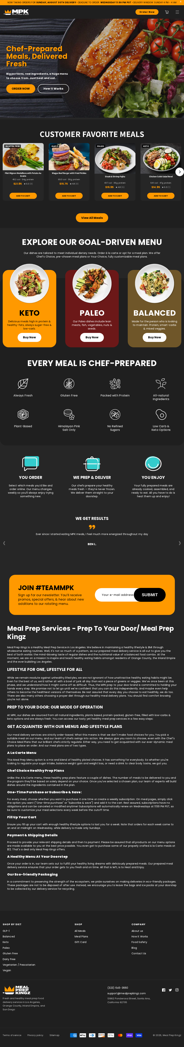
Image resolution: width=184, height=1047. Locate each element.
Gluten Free (10, 953)
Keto (6, 942)
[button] (177, 12)
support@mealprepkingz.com (126, 993)
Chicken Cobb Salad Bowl (161, 176)
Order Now (147, 12)
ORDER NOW (21, 89)
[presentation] (4, 542)
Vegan (7, 970)
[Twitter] (170, 990)
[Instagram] (177, 990)
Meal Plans (81, 936)
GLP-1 (6, 931)
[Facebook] (163, 990)
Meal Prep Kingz (172, 1035)
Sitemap (54, 1035)
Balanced (9, 936)
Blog (134, 948)
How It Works (53, 89)
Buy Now (29, 337)
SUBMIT (150, 594)
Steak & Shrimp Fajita (115, 176)
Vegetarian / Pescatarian (19, 965)
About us (137, 931)
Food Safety (139, 942)
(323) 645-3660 (117, 988)
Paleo (6, 948)
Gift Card (80, 942)
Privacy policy (35, 1035)
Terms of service (12, 1035)
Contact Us (139, 953)
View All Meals (92, 218)
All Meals (80, 931)
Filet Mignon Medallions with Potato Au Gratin (23, 174)
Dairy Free (9, 959)
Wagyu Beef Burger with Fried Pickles (69, 173)
